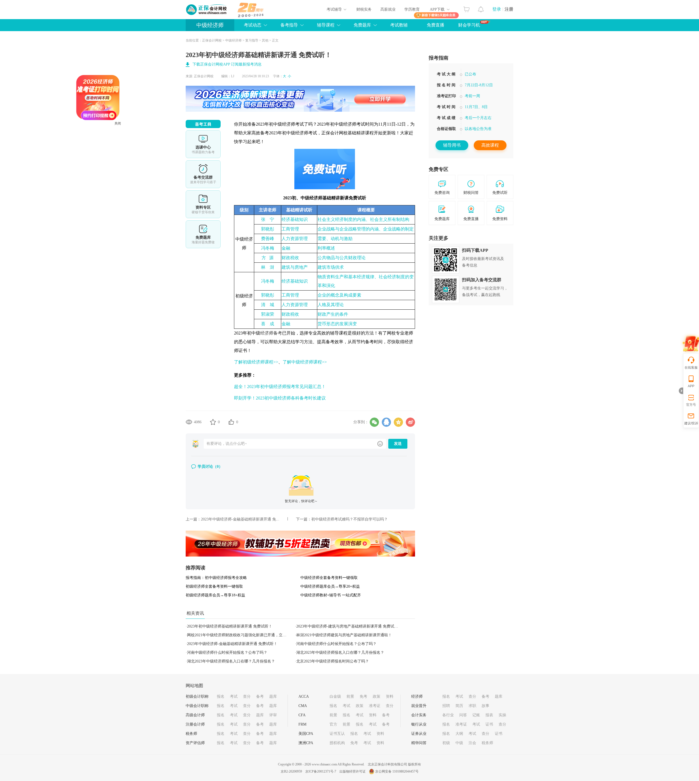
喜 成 (267, 323)
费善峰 (267, 238)
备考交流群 (203, 174)
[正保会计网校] (207, 9)
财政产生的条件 (333, 314)
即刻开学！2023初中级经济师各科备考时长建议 (280, 398)
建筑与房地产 (295, 267)
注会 (472, 743)
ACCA (303, 696)
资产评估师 (195, 743)
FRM (302, 724)
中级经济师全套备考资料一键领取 (329, 578)
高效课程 (490, 145)
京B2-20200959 (291, 771)
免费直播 (435, 25)
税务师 (191, 734)
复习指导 (251, 40)
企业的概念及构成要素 (339, 295)
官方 (333, 724)
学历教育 (412, 9)
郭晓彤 (267, 229)
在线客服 (691, 367)
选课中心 (203, 144)
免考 (363, 696)
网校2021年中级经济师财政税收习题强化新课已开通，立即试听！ (242, 635)
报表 (489, 715)
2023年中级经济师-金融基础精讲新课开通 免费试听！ (232, 644)
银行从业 (418, 724)
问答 (463, 715)
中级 (459, 743)
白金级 (335, 696)
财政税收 (290, 257)
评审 (273, 715)
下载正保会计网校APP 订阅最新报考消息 (227, 64)
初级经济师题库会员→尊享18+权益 (215, 595)
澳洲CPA (305, 743)
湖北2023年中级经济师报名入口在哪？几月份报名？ (340, 652)
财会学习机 (469, 25)
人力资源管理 (295, 238)
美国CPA (305, 734)
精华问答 (418, 743)
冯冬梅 (267, 248)
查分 (247, 696)
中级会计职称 (197, 706)
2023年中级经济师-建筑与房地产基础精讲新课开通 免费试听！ (349, 626)
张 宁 (267, 219)
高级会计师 (195, 715)
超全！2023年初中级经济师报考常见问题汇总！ (280, 386)
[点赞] (231, 422)
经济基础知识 (295, 219)
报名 (220, 696)
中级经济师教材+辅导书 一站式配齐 (330, 595)
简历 (459, 706)
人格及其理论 (331, 304)
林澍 (267, 267)
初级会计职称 (197, 696)
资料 (389, 696)
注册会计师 (195, 724)
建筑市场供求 (331, 267)
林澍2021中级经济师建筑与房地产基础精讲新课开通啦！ (344, 635)
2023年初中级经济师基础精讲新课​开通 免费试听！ (229, 626)
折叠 (681, 390)
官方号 (691, 405)
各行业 (448, 715)
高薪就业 (388, 9)
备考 (260, 696)
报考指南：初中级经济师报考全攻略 (216, 578)
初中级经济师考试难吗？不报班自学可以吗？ (349, 519)
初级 (446, 743)
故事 (485, 706)
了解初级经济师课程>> (256, 362)
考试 (234, 696)
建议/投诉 (691, 423)
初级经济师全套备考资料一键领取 (214, 586)
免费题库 (203, 234)
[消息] (481, 8)
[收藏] (213, 422)
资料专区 (203, 204)
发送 (398, 444)
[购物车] (466, 8)
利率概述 (326, 248)
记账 (476, 715)
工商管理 (290, 229)
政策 (376, 696)
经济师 (417, 696)
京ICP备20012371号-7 (320, 771)
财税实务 (364, 9)
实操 (502, 715)
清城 (267, 304)
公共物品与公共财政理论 (342, 257)
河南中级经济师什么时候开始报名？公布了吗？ (336, 644)
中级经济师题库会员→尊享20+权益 (330, 586)
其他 (265, 40)
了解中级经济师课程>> (305, 362)
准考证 (374, 706)
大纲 (459, 734)
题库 (273, 696)
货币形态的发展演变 (337, 323)
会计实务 (418, 715)
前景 (350, 696)
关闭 (143, 149)
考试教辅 (399, 25)
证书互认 (337, 734)
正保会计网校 (212, 40)
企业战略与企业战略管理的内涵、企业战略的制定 (366, 229)
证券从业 (418, 734)
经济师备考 (271, 333)
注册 (509, 9)
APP (691, 386)
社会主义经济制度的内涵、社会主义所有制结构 (363, 219)
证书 (489, 724)
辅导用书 (452, 145)
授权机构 (337, 743)
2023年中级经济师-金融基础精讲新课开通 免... (240, 519)
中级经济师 (210, 25)
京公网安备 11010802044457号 (397, 771)
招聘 (446, 706)
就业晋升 (418, 706)
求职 (472, 706)
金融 (286, 248)
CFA (302, 715)
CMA (302, 706)
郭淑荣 (267, 314)
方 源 (268, 257)
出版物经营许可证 (352, 771)
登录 (496, 9)
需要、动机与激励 (335, 238)
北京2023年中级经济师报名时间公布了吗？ (332, 661)
